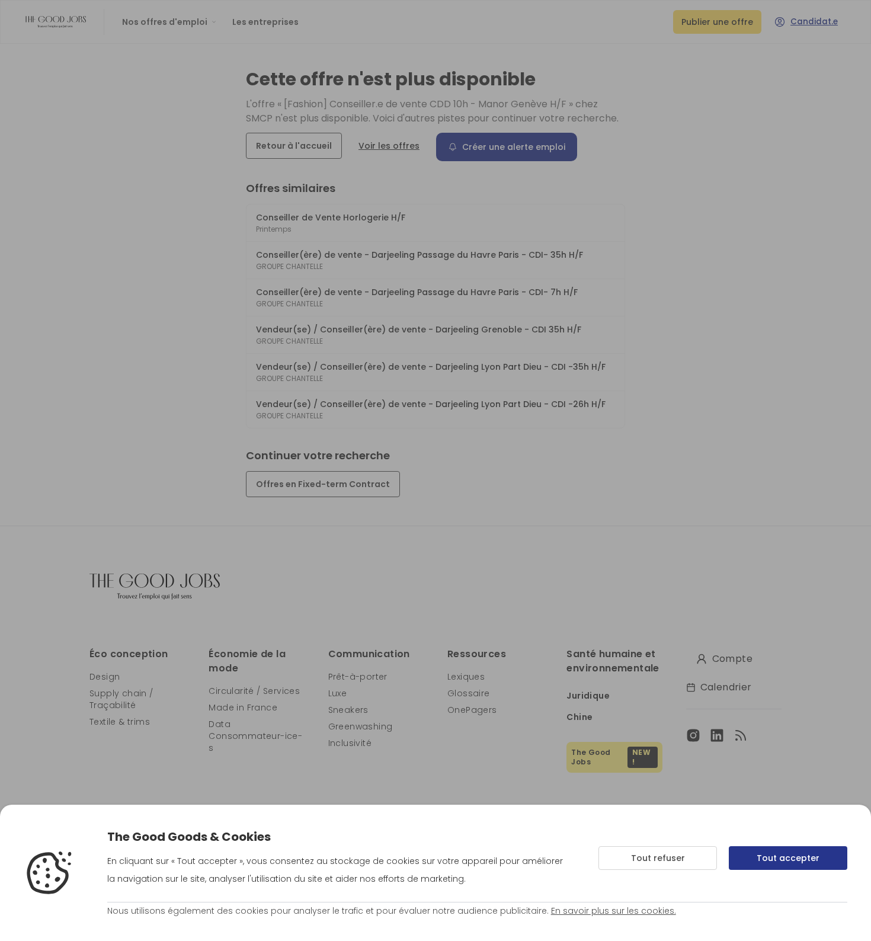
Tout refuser (658, 858)
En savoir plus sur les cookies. (613, 911)
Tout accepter (788, 858)
